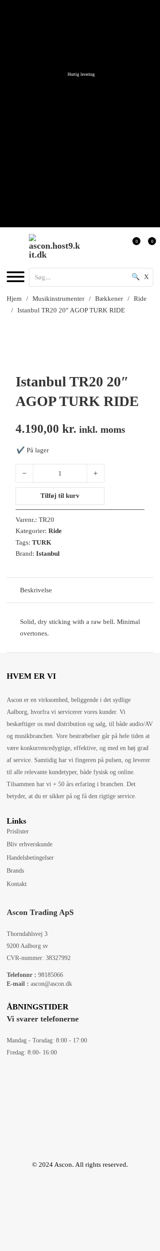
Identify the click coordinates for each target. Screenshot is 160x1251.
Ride (140, 298)
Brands (15, 870)
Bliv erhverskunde (29, 844)
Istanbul (48, 553)
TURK (42, 542)
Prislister (18, 831)
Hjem (14, 298)
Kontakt (17, 884)
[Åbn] (15, 276)
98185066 (35, 975)
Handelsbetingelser (30, 857)
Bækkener (109, 298)
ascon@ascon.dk (39, 983)
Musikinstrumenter (58, 298)
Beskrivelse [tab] (36, 590)
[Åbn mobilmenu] (76, 85)
